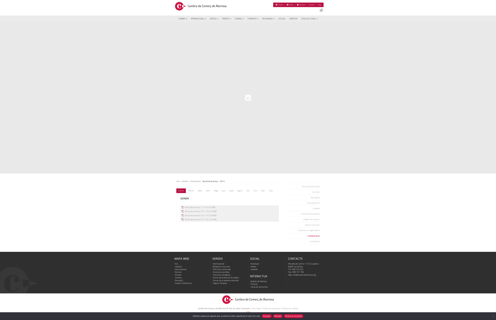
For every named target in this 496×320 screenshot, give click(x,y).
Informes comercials (222, 269)
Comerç (238, 18)
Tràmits (225, 18)
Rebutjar (277, 316)
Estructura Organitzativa (309, 230)
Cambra (182, 18)
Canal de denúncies (259, 287)
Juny (224, 190)
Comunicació (314, 236)
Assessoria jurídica (221, 272)
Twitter (291, 5)
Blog (319, 5)
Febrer (191, 190)
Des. (271, 190)
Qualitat (316, 208)
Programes (267, 18)
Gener (181, 190)
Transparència (313, 203)
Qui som (316, 192)
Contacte (312, 5)
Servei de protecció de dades (226, 277)
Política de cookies (290, 308)
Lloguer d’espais (220, 283)
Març (200, 190)
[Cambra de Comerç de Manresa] (200, 7)
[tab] (181, 190)
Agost (239, 190)
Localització (315, 241)
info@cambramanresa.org (304, 275)
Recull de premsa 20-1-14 (196, 215)
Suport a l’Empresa (183, 283)
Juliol (231, 190)
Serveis (213, 18)
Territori (293, 18)
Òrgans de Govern (311, 219)
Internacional (198, 18)
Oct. (255, 190)
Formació (252, 18)
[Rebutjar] (492, 316)
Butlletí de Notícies (259, 281)
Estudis (281, 18)
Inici (176, 263)
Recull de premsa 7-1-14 (196, 207)
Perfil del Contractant (310, 214)
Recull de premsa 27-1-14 (196, 219)
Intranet (254, 284)
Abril (208, 190)
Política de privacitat (271, 308)
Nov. (263, 190)
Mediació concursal (221, 266)
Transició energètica (221, 275)
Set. (248, 190)
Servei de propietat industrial (226, 280)
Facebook (301, 5)
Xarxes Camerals (312, 225)
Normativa (315, 197)
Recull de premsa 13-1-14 (196, 211)
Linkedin (280, 5)
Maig (216, 190)
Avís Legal (256, 308)
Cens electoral (308, 18)
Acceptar (266, 316)
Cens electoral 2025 (311, 186)
